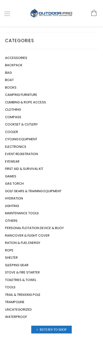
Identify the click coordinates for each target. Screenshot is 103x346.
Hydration (14, 198)
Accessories (16, 57)
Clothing (13, 109)
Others (11, 220)
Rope (9, 250)
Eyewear (12, 161)
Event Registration (21, 154)
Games (10, 176)
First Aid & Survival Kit (24, 168)
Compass (13, 117)
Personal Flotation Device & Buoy (34, 228)
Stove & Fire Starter (22, 272)
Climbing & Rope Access (25, 102)
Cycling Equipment (21, 139)
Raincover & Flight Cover (27, 235)
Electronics (15, 146)
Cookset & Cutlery (21, 124)
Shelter (11, 257)
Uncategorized (18, 309)
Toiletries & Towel (20, 280)
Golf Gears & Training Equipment (33, 191)
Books (10, 87)
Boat (9, 80)
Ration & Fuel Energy (22, 242)
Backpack (13, 65)
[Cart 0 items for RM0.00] (91, 13)
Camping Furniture (21, 94)
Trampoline (14, 302)
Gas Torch (14, 183)
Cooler (11, 131)
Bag (8, 72)
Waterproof (16, 316)
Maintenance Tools (22, 213)
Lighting (12, 205)
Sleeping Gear (16, 265)
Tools (10, 287)
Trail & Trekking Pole (22, 294)
